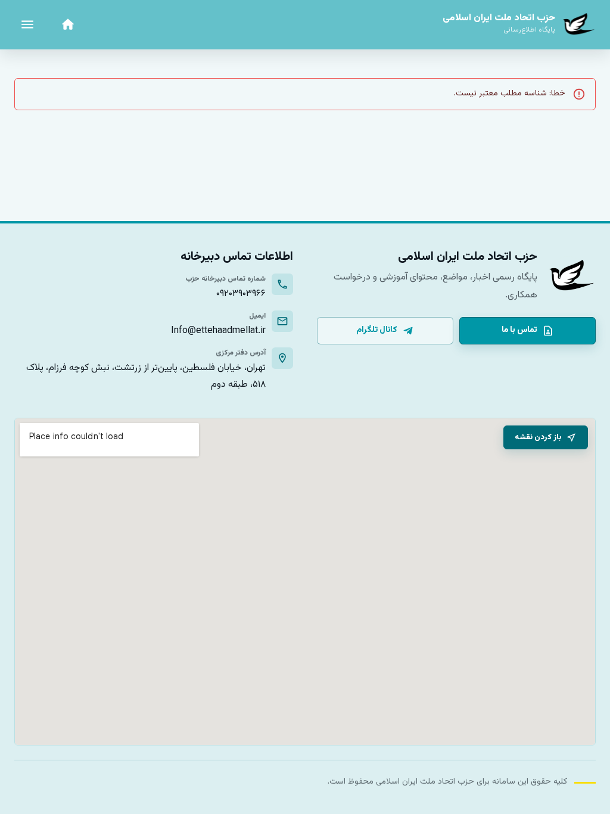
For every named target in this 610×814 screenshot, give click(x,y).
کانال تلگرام (376, 330)
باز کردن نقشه (538, 437)
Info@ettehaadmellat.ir (218, 331)
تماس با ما (519, 330)
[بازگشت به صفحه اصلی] (68, 24)
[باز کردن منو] (27, 24)
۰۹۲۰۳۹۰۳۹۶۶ (241, 294)
